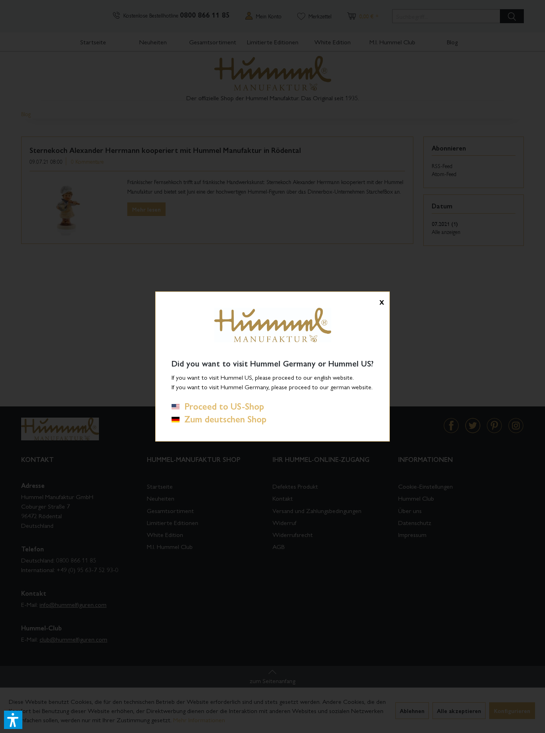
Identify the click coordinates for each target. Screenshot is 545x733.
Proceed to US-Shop (222, 406)
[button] (13, 720)
